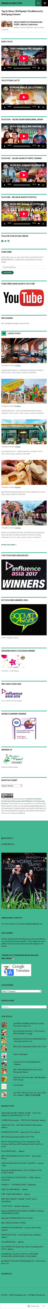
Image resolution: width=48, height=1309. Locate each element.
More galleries (9, 545)
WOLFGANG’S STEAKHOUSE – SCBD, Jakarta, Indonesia (29, 23)
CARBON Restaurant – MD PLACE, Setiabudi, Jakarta (22, 370)
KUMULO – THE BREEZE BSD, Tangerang (18, 1184)
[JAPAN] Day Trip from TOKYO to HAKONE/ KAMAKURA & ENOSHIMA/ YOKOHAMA (19, 1255)
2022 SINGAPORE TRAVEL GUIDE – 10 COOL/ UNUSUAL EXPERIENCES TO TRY (21, 1114)
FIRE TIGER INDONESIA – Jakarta (15, 1194)
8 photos (18, 487)
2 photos (18, 365)
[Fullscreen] (43, 68)
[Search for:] (24, 1007)
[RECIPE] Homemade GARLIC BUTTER (15, 492)
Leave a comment (29, 373)
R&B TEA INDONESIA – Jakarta (14, 1189)
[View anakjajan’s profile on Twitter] (5, 241)
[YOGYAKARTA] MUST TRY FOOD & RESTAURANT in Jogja (29, 1032)
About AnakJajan (20, 1054)
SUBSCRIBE (6, 252)
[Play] (4, 68)
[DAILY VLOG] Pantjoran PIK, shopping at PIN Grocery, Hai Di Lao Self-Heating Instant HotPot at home (22, 1143)
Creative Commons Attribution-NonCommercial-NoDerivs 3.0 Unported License (23, 801)
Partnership (18, 1085)
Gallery (16, 27)
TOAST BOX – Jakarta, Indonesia (15, 1206)
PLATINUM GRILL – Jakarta (12, 1151)
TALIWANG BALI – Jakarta (12, 1242)
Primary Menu (45, 3)
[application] (24, 58)
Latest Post (14, 333)
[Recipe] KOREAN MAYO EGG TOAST (17, 1218)
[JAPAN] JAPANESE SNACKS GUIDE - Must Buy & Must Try (29, 1024)
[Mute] (39, 68)
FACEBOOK (6, 1274)
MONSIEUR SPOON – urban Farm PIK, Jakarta (19, 451)
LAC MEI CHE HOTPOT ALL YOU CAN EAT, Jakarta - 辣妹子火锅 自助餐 (29, 1094)
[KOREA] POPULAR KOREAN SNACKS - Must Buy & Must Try (29, 1040)
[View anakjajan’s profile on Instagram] (8, 241)
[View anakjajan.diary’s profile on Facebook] (2, 241)
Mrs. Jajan (34, 27)
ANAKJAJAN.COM (11, 3)
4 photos (18, 528)
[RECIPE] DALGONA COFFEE (13, 1223)
